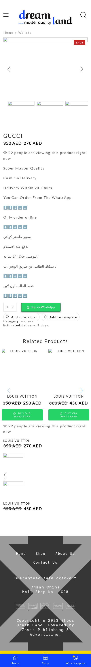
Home (8, 32)
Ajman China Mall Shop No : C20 (45, 589)
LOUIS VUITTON (22, 396)
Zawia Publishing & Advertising (45, 632)
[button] (8, 69)
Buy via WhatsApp (43, 307)
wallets (25, 32)
